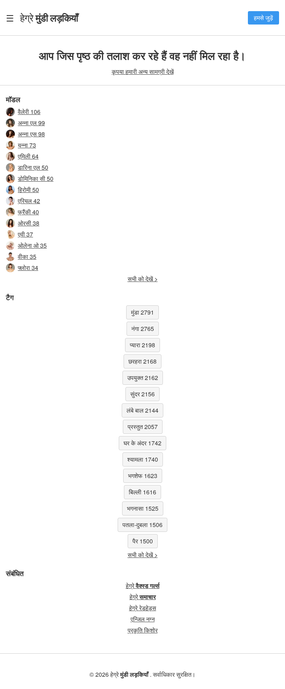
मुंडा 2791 (142, 312)
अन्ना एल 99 (31, 122)
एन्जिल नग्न (143, 619)
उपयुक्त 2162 (142, 377)
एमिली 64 (28, 156)
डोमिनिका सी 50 (35, 178)
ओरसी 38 (28, 223)
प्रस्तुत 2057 (143, 426)
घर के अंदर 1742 (142, 443)
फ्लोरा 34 (28, 267)
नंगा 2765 (142, 328)
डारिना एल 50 (33, 167)
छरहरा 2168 (142, 361)
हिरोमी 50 (28, 189)
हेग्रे (49, 17)
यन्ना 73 (27, 145)
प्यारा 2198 (142, 345)
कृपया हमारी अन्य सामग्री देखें (143, 71)
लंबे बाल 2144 (142, 410)
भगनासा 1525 (142, 508)
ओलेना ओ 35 (32, 245)
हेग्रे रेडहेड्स (142, 608)
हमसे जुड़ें (263, 17)
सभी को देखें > (143, 278)
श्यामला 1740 (142, 459)
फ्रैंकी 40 (28, 212)
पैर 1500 (142, 541)
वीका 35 (27, 256)
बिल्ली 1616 (142, 492)
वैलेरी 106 (29, 111)
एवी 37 (25, 234)
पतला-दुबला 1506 (142, 524)
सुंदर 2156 (142, 394)
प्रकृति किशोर (143, 630)
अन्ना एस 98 (31, 134)
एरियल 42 (29, 200)
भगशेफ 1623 (142, 475)
